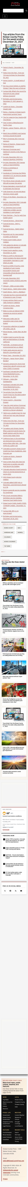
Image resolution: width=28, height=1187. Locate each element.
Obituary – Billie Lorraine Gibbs (13, 286)
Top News (7, 546)
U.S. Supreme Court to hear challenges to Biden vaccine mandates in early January (12, 210)
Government (6, 1115)
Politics (5, 1106)
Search (17, 1132)
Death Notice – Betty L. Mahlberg (14, 292)
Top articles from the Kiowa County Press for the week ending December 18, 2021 (14, 394)
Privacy (17, 1141)
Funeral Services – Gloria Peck (13, 220)
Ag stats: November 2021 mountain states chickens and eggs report (15, 280)
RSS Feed (17, 1135)
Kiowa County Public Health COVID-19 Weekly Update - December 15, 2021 (15, 505)
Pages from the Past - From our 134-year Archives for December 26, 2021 (14, 75)
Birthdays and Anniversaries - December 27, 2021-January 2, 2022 (13, 101)
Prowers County (19, 1104)
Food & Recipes (7, 1132)
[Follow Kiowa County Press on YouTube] (21, 891)
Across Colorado (9, 541)
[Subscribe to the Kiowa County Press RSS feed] (16, 891)
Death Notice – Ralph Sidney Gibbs (14, 289)
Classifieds (6, 1139)
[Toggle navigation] (4, 16)
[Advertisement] (14, 957)
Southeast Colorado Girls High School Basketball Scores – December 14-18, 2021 (13, 387)
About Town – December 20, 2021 (14, 355)
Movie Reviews (7, 1135)
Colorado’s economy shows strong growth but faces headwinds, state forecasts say (14, 451)
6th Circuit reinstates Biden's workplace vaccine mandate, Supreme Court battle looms (12, 498)
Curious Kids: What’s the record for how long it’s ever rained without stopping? (14, 93)
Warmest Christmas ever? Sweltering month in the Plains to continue (14, 151)
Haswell (20, 532)
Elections (5, 1108)
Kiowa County (8, 528)
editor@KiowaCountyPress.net (13, 1161)
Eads (19, 528)
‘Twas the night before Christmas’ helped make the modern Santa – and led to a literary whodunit (14, 407)
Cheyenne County (20, 1102)
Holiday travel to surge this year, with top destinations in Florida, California (13, 339)
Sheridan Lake (8, 532)
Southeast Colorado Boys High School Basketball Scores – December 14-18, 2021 (13, 373)
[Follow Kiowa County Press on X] (5, 891)
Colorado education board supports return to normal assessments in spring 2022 (15, 471)
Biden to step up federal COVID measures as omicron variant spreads (13, 313)
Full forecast (6, 829)
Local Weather (19, 1126)
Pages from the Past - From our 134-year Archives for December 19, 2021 (14, 423)
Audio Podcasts (7, 1137)
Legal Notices (7, 1126)
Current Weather (19, 1115)
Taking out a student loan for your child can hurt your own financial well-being (14, 415)
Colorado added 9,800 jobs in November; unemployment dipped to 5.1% (14, 484)
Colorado (7, 537)
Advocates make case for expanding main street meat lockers (12, 321)
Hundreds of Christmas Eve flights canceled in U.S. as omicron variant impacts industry (14, 175)
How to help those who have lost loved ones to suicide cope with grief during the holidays (14, 464)
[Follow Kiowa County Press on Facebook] (10, 891)
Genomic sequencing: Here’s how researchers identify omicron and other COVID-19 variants (14, 366)
